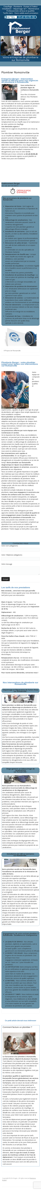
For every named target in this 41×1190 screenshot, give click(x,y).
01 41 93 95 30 (26, 17)
